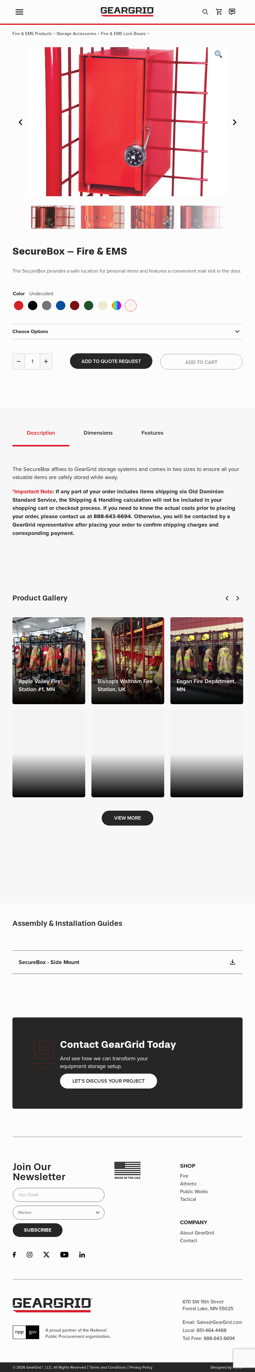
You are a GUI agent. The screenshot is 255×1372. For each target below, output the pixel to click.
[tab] (40, 433)
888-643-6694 (219, 1338)
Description (41, 433)
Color (33, 293)
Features (152, 433)
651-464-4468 (211, 1330)
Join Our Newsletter (39, 1172)
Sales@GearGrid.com (219, 1322)
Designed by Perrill (226, 1367)
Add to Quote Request (111, 361)
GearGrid (127, 12)
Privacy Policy (141, 1367)
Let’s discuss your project (108, 1080)
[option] (127, 121)
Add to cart (201, 362)
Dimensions (98, 433)
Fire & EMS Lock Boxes (123, 33)
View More (127, 818)
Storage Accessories (76, 33)
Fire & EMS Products (32, 33)
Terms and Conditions (108, 1367)
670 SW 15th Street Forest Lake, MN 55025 (208, 1305)
